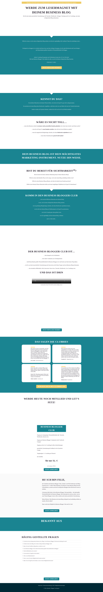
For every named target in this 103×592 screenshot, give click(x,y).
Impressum (40, 585)
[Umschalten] (22, 541)
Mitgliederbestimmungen (60, 585)
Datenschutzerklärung (47, 585)
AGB (53, 585)
